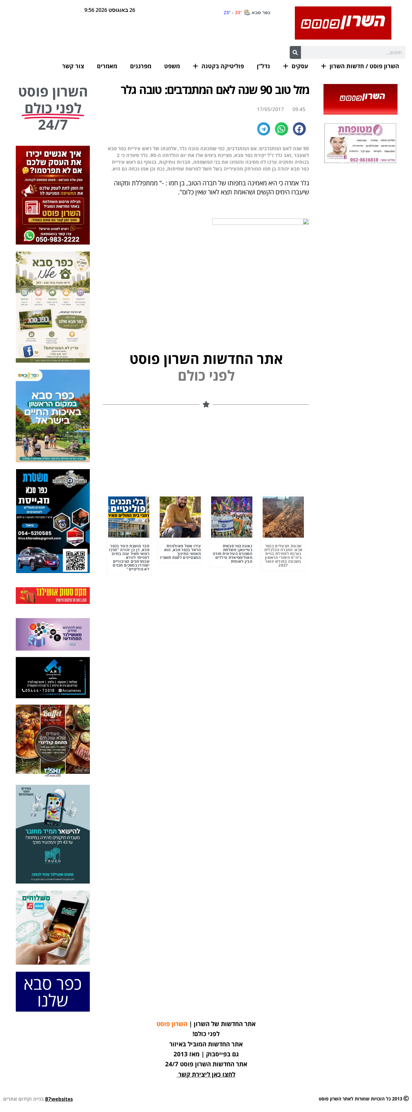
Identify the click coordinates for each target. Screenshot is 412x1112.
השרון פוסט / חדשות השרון (364, 66)
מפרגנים (140, 66)
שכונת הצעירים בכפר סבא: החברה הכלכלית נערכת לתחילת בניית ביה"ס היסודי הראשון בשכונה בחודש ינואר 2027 (283, 555)
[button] (299, 128)
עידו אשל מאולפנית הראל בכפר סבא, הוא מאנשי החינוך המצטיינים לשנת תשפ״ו (180, 551)
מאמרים (107, 66)
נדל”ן (263, 66)
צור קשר (73, 66)
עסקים (300, 66)
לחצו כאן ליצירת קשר (206, 1074)
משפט (172, 66)
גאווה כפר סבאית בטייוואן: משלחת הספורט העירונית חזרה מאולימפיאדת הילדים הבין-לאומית (232, 553)
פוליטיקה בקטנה (222, 66)
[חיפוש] (295, 52)
